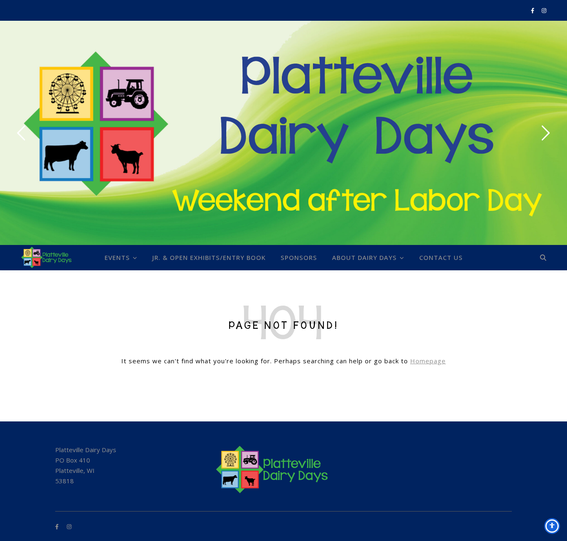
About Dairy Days (364, 257)
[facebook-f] (533, 10)
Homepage (428, 361)
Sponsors (299, 257)
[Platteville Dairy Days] (49, 257)
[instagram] (544, 10)
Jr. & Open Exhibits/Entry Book (209, 257)
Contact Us (441, 257)
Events (117, 257)
